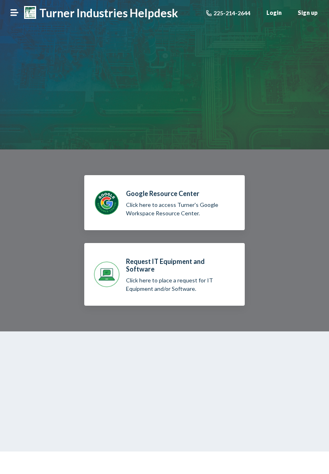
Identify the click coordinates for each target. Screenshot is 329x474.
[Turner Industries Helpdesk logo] (30, 13)
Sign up (308, 12)
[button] (14, 12)
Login (274, 12)
